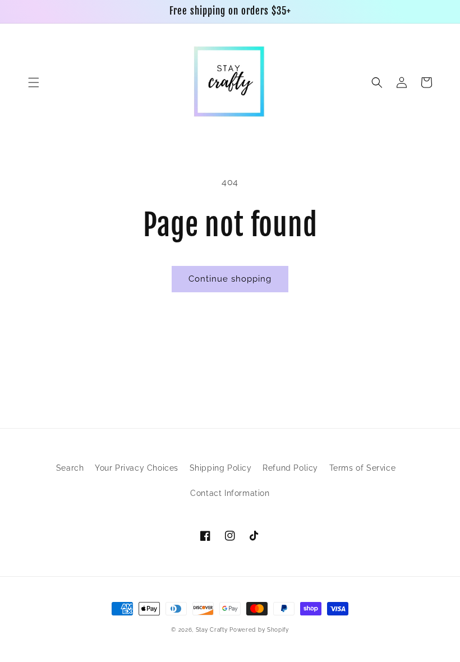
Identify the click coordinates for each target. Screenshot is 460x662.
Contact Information (229, 493)
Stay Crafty (212, 630)
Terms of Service (362, 467)
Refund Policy (290, 467)
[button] (33, 82)
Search (70, 467)
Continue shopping (230, 279)
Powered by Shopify (259, 630)
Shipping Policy (221, 467)
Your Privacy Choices (136, 467)
